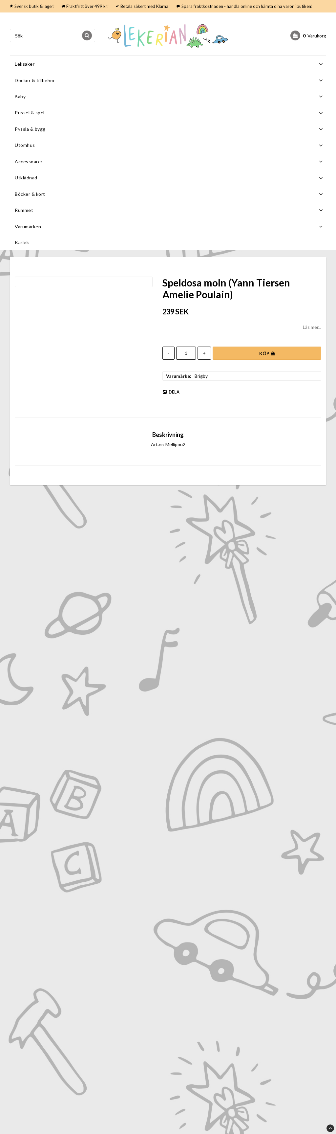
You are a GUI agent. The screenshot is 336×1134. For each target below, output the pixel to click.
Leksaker (24, 64)
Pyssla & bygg (30, 129)
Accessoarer (29, 161)
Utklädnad (26, 177)
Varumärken (28, 226)
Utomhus (25, 145)
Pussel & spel (30, 112)
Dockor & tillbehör (35, 80)
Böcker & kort (30, 194)
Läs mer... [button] (312, 327)
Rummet (24, 210)
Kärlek (22, 242)
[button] (308, 35)
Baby (20, 96)
